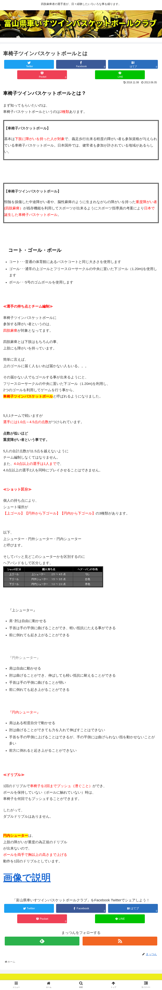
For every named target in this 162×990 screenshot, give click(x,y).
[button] (150, 580)
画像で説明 (27, 877)
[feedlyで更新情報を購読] (42, 941)
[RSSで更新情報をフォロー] (120, 941)
